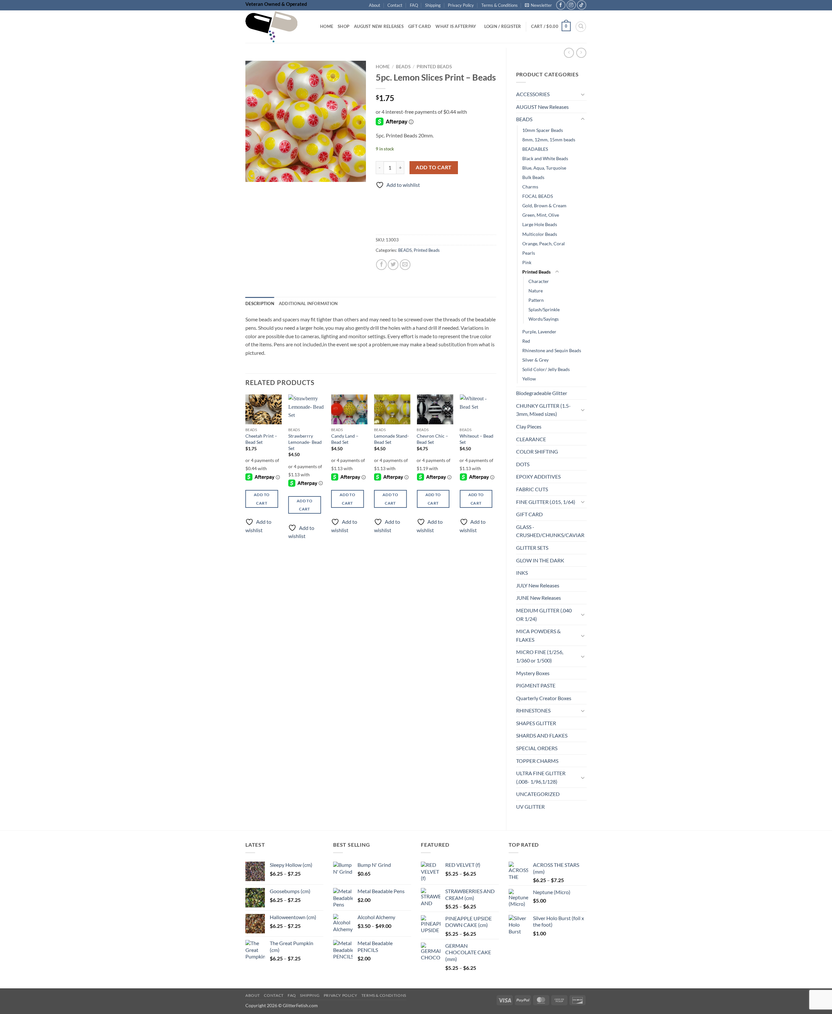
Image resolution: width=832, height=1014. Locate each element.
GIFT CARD (529, 514)
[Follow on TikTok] (581, 5)
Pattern (536, 300)
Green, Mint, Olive (540, 215)
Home (326, 26)
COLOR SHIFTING (537, 451)
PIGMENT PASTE (535, 685)
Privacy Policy (461, 5)
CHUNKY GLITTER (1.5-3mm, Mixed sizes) (543, 410)
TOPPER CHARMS (537, 761)
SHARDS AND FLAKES (541, 735)
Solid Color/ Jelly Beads (546, 369)
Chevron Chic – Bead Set (432, 439)
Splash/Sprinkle (544, 309)
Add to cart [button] (261, 499)
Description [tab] (259, 303)
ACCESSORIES (533, 94)
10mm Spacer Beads (542, 130)
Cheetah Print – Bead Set (261, 439)
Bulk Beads (533, 177)
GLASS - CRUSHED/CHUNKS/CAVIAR (550, 531)
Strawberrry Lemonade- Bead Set (305, 442)
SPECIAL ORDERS (536, 748)
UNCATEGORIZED (538, 794)
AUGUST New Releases (542, 107)
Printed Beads (536, 272)
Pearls (528, 253)
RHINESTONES (533, 710)
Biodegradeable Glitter (541, 393)
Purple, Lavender (539, 331)
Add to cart (433, 167)
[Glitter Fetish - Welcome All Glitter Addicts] (277, 26)
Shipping (433, 5)
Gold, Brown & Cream (544, 205)
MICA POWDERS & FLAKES (538, 635)
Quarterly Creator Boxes (543, 698)
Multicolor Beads (539, 234)
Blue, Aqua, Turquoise (544, 168)
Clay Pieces (528, 426)
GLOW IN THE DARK (540, 560)
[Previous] (246, 472)
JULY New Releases (537, 585)
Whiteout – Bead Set (476, 439)
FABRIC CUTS (532, 489)
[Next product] (569, 53)
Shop (343, 26)
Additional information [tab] (308, 303)
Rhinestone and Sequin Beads (551, 350)
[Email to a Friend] (405, 264)
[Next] (496, 472)
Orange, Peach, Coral (543, 243)
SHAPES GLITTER (536, 723)
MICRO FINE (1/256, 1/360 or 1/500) (539, 656)
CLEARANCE (531, 439)
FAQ (414, 5)
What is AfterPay (456, 26)
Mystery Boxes (533, 673)
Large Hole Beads (539, 224)
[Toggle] (583, 94)
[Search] (581, 26)
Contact (394, 5)
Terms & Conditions (499, 5)
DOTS (522, 464)
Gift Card (419, 26)
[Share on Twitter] (393, 264)
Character (538, 281)
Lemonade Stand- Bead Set (391, 439)
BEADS (524, 119)
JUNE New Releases (538, 598)
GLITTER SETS (532, 548)
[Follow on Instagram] (571, 5)
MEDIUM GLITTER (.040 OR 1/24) (544, 614)
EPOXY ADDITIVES (538, 476)
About (374, 5)
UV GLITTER (530, 806)
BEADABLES (535, 149)
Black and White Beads (545, 158)
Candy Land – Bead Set (344, 439)
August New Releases (379, 26)
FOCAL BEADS (537, 196)
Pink (526, 262)
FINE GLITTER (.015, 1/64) (545, 502)
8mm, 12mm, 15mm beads (548, 139)
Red (526, 341)
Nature (535, 290)
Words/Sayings (543, 319)
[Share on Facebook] (381, 264)
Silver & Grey (535, 360)
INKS (522, 573)
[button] (538, 5)
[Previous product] (581, 53)
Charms (530, 186)
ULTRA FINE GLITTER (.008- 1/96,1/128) (541, 777)
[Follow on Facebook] (561, 5)
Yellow (529, 378)
